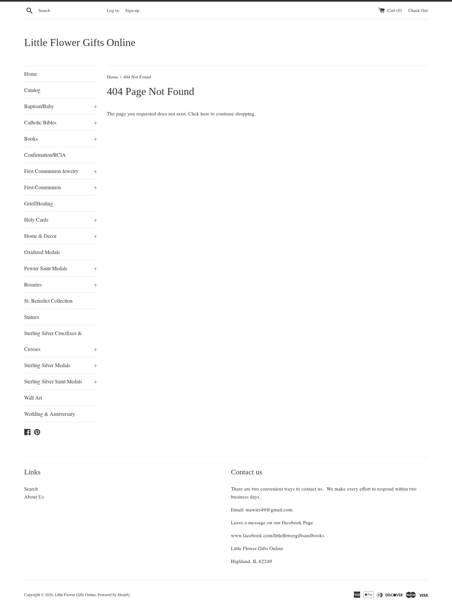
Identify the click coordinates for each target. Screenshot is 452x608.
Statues (31, 316)
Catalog (32, 89)
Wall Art (33, 397)
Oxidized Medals (42, 251)
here (205, 113)
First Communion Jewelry (60, 170)
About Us (34, 496)
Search (31, 488)
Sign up (132, 10)
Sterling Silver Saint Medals (60, 381)
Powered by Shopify (114, 594)
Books (60, 138)
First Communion (60, 187)
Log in (113, 10)
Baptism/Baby (60, 106)
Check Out (418, 10)
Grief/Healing (38, 203)
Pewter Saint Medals (60, 268)
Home (30, 73)
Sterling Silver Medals (60, 365)
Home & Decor (60, 235)
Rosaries (60, 284)
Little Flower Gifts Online (79, 42)
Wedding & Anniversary (49, 413)
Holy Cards (60, 219)
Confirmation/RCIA (45, 154)
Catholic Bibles (60, 122)
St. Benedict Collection (48, 300)
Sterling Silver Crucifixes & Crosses (60, 340)
